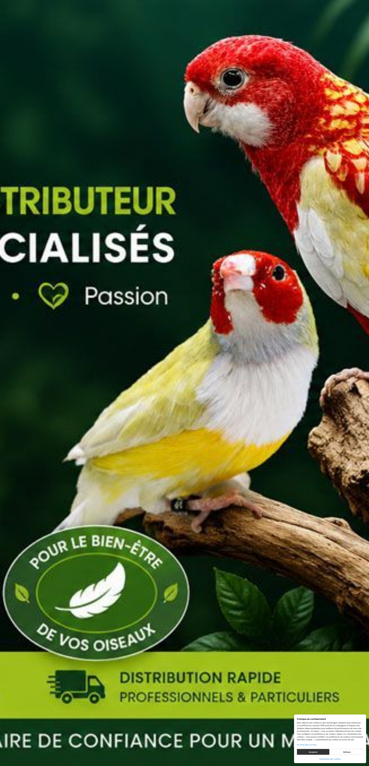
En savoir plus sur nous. (307, 744)
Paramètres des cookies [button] (330, 759)
